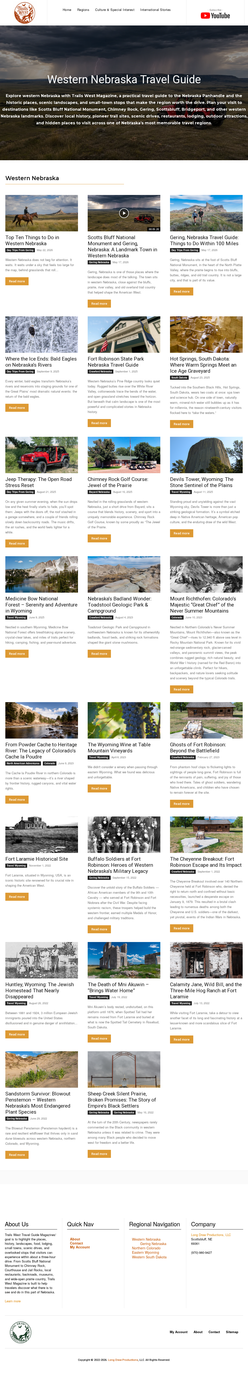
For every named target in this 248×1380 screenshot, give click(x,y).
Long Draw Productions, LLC (211, 1234)
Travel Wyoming (180, 492)
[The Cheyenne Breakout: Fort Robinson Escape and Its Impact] (206, 834)
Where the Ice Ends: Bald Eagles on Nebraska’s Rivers (41, 362)
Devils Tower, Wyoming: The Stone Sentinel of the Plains (202, 482)
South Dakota (179, 377)
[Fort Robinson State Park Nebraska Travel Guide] (124, 334)
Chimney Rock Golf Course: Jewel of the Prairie (118, 482)
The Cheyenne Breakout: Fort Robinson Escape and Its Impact (206, 862)
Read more (17, 281)
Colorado (176, 617)
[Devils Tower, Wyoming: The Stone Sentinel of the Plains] (206, 455)
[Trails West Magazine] (25, 13)
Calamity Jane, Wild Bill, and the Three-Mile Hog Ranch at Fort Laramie (206, 991)
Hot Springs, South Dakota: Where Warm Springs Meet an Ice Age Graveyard (203, 365)
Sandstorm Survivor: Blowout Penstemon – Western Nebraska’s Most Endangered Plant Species (37, 1103)
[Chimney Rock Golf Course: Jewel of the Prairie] (124, 455)
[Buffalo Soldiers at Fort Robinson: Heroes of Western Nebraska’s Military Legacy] (124, 834)
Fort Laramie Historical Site (36, 859)
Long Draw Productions (123, 1360)
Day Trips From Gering (20, 250)
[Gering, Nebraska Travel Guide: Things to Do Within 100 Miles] (206, 213)
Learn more (13, 1301)
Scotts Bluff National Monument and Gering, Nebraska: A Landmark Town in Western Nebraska (122, 247)
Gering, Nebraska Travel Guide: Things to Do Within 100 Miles (204, 240)
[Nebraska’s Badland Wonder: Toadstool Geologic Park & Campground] (124, 574)
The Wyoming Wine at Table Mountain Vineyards (119, 748)
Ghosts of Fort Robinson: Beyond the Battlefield (198, 748)
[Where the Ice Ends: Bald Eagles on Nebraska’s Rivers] (41, 334)
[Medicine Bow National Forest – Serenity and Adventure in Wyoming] (41, 574)
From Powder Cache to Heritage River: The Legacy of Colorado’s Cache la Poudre (41, 751)
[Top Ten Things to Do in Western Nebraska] (41, 213)
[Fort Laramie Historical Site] (41, 834)
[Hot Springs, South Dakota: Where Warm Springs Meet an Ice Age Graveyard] (206, 334)
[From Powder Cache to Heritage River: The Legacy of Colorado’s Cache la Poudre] (41, 720)
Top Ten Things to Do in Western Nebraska (32, 240)
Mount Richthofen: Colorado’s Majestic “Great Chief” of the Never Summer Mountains (203, 605)
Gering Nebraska (99, 262)
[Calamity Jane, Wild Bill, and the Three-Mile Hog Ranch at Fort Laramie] (206, 960)
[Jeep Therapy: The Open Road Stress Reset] (41, 455)
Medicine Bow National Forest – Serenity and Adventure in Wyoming (41, 605)
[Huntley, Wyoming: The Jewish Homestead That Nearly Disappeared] (41, 960)
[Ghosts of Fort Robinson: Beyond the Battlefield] (206, 720)
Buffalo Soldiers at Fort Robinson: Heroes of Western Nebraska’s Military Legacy (120, 865)
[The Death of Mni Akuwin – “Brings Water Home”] (124, 960)
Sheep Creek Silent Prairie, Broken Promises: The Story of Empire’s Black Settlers (122, 1100)
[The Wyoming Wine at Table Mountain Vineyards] (124, 720)
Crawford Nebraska (100, 371)
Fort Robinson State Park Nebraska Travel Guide (116, 362)
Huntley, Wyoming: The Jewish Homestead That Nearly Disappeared (39, 991)
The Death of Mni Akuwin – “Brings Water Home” (118, 987)
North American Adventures (23, 763)
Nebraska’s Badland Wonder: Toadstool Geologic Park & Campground (119, 605)
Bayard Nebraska (99, 492)
